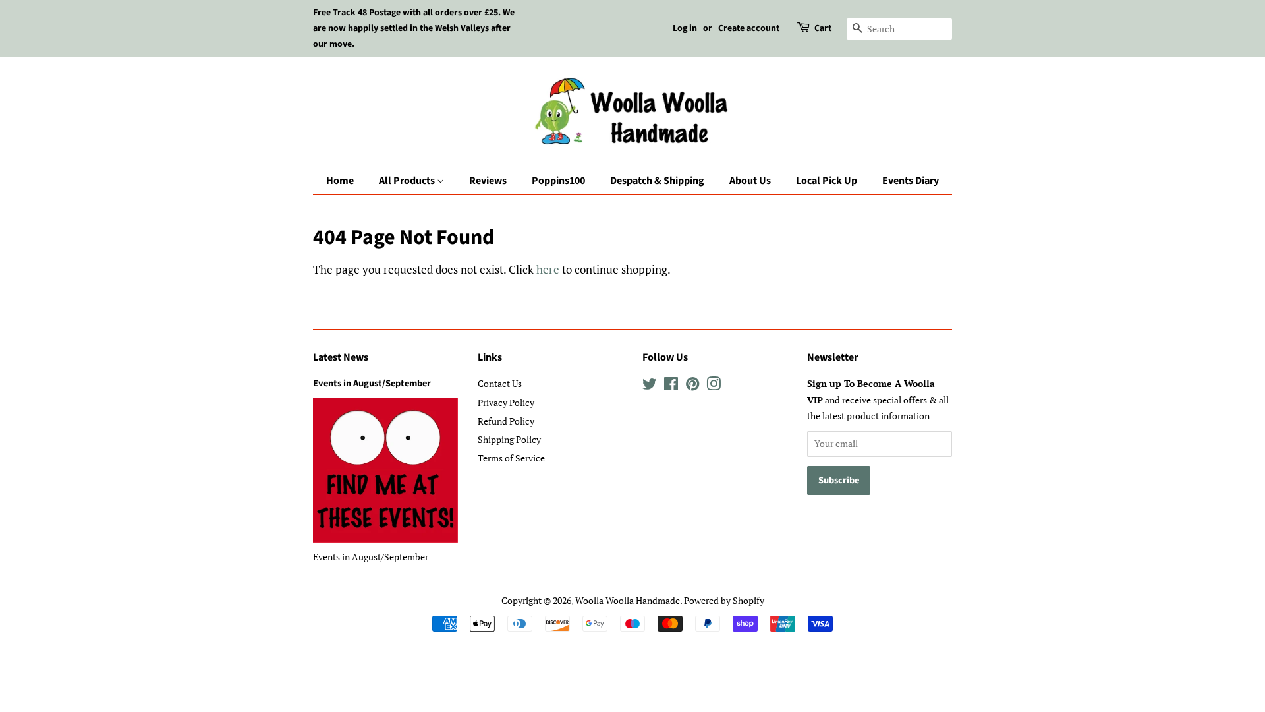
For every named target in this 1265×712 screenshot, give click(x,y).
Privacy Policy (506, 402)
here (547, 269)
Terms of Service (511, 458)
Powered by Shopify (724, 600)
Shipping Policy (509, 439)
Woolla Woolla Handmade (627, 600)
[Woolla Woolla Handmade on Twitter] (649, 386)
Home (340, 180)
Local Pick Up (826, 180)
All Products (408, 180)
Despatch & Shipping (657, 180)
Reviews (488, 180)
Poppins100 (558, 180)
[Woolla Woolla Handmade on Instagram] (713, 386)
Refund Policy (506, 421)
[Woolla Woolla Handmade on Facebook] (671, 386)
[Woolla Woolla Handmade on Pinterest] (692, 386)
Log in (685, 28)
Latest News (340, 357)
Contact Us (500, 383)
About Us (750, 180)
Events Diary (910, 180)
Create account (748, 28)
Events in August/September (372, 383)
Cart (822, 28)
